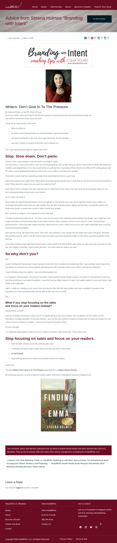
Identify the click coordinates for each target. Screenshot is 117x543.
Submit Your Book (102, 7)
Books (44, 7)
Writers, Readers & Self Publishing (33, 463)
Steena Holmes (80, 460)
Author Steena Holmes (67, 370)
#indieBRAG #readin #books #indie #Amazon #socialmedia (75, 463)
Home (35, 7)
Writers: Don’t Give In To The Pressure (36, 107)
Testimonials (56, 7)
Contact (8, 529)
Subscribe (99, 19)
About (68, 7)
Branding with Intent (23, 467)
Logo (14, 5)
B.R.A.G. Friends (48, 515)
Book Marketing (26, 460)
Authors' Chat (13, 460)
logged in (19, 488)
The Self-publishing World (97, 460)
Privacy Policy (66, 539)
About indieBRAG (49, 510)
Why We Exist (47, 520)
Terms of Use (81, 539)
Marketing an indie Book (63, 460)
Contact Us (46, 524)
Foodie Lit (38, 460)
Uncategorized (12, 463)
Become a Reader (82, 7)
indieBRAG (47, 460)
